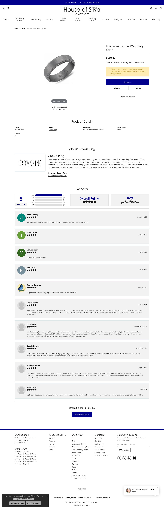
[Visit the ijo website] (82, 489)
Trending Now (92, 19)
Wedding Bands (20, 19)
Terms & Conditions (102, 455)
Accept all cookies (33, 503)
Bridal (6, 19)
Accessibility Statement (101, 498)
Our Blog (98, 441)
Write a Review (82, 414)
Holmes (52, 444)
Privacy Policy (100, 453)
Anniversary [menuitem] (76, 455)
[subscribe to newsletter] (124, 450)
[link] (8, 8)
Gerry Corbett (32, 303)
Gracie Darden (33, 346)
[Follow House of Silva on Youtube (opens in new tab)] (134, 458)
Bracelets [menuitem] (75, 467)
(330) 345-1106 (93, 2)
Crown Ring (53, 130)
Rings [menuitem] (74, 458)
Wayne (51, 438)
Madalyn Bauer (33, 366)
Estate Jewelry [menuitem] (77, 453)
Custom (106, 19)
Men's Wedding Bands (57, 176)
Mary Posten (32, 387)
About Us (98, 438)
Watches (131, 19)
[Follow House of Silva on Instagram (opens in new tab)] (129, 458)
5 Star (32, 195)
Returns (138, 88)
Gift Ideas (77, 19)
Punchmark (86, 505)
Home (16, 28)
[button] (3, 8)
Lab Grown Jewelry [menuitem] (79, 476)
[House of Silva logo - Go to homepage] (82, 10)
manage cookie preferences (23, 499)
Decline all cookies (17, 503)
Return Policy (99, 450)
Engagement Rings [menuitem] (79, 444)
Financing (156, 19)
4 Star (32, 197)
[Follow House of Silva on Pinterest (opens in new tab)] (124, 458)
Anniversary (36, 19)
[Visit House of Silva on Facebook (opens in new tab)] (119, 458)
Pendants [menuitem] (75, 461)
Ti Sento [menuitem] (75, 473)
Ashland (52, 441)
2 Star (32, 202)
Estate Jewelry (63, 19)
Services (143, 19)
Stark (51, 450)
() (64, 195)
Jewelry (49, 19)
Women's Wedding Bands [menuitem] (81, 447)
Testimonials (99, 444)
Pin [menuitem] (73, 438)
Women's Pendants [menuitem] (79, 478)
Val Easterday (32, 250)
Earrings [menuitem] (75, 464)
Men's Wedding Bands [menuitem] (80, 450)
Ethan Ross (31, 267)
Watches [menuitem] (75, 470)
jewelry (23, 28)
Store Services (100, 447)
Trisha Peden (32, 232)
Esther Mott (31, 324)
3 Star (32, 200)
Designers (118, 19)
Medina (52, 447)
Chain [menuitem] (74, 441)
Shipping (117, 88)
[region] (59, 68)
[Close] (161, 2)
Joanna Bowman (34, 285)
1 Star (32, 205)
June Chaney (32, 215)
